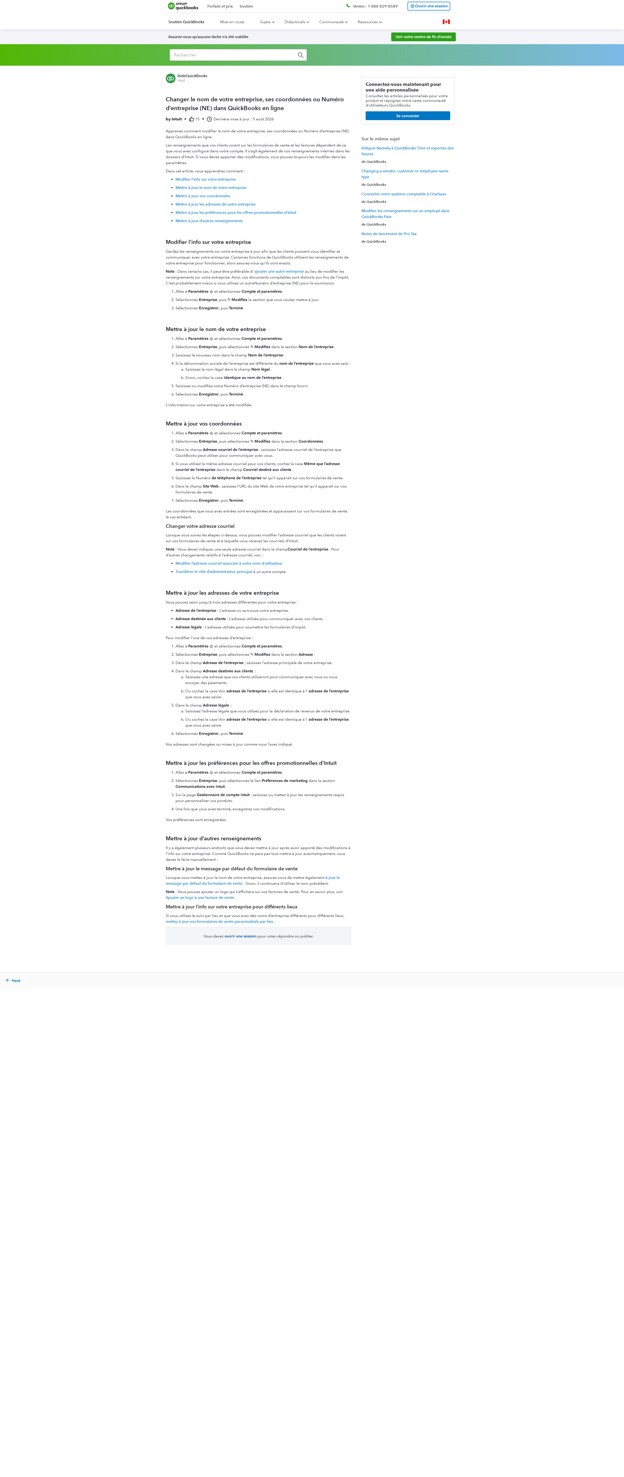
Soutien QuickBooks (186, 22)
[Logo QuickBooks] (183, 6)
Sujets (265, 22)
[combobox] (238, 55)
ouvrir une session (240, 936)
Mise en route (232, 22)
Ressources (368, 22)
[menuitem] (189, 22)
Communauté (331, 22)
